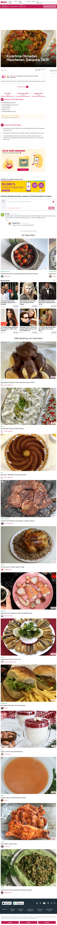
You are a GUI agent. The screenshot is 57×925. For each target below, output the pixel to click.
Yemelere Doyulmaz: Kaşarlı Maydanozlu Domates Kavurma (19, 273)
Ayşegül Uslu (16, 223)
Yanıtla (6, 220)
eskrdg (7, 214)
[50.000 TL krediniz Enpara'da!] (23, 186)
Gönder (51, 208)
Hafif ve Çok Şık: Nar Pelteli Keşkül (11, 751)
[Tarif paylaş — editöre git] (23, 159)
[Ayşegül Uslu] (9, 223)
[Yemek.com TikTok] (40, 903)
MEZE (2, 426)
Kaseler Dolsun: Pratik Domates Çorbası (13, 797)
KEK (2, 472)
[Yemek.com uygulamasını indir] (7, 903)
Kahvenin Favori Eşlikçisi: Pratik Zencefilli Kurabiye (16, 613)
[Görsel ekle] (53, 201)
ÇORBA (2, 795)
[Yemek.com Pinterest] (54, 903)
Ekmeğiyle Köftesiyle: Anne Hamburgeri (13, 705)
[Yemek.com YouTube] (44, 903)
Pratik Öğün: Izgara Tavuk (9, 844)
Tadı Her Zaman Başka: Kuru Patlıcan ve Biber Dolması (17, 521)
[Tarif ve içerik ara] (42, 2)
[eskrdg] (2, 214)
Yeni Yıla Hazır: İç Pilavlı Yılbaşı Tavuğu (12, 567)
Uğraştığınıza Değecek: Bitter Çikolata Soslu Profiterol (18, 382)
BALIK (2, 657)
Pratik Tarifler (4, 6)
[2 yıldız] (55, 73)
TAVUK (2, 564)
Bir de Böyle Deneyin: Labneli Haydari (12, 428)
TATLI (2, 380)
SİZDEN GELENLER (5, 271)
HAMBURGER (4, 703)
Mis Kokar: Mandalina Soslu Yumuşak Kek (13, 474)
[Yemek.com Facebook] (51, 903)
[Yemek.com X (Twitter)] (48, 903)
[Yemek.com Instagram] (37, 903)
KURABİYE (3, 611)
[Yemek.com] (4, 2)
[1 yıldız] (52, 73)
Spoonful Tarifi (14, 6)
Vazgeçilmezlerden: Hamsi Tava (11, 659)
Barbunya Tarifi (22, 6)
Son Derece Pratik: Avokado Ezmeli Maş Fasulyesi (16, 890)
